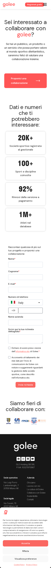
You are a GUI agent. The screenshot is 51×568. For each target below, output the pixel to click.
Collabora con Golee (36, 492)
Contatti (30, 499)
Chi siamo (31, 482)
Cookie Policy (19, 564)
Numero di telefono (18, 297)
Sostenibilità (32, 496)
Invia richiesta (25, 384)
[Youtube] (33, 459)
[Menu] (45, 4)
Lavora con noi (33, 486)
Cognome (13, 271)
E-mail (11, 284)
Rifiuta (25, 551)
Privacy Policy (31, 564)
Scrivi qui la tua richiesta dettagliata (21, 330)
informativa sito (23, 351)
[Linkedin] (28, 459)
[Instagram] (23, 459)
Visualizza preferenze (26, 558)
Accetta (25, 543)
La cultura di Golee (35, 489)
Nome (11, 259)
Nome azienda (15, 317)
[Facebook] (19, 459)
